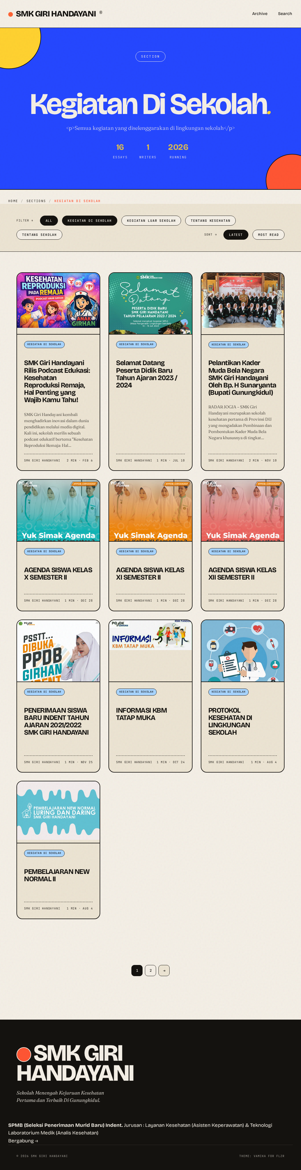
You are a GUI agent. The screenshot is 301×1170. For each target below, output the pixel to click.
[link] (58, 371)
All (49, 221)
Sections (36, 201)
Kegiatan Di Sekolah (90, 221)
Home (13, 201)
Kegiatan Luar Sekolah (151, 221)
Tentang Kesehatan (210, 221)
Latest (236, 235)
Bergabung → (23, 1141)
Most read (268, 235)
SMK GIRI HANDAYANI (59, 14)
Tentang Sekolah (39, 235)
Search (285, 13)
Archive (259, 13)
